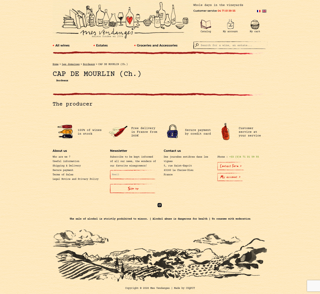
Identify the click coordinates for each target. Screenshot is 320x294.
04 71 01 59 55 (226, 10)
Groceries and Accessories (157, 45)
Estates (102, 45)
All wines (62, 45)
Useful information (66, 161)
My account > (230, 177)
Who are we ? (61, 157)
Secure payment (63, 170)
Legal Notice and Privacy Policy (76, 179)
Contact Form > (231, 166)
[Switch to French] (258, 11)
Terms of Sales (63, 174)
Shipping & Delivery (67, 165)
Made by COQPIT (184, 288)
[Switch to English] (264, 11)
